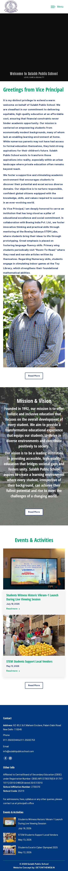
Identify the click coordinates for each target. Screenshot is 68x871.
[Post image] (9, 822)
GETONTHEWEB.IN (45, 867)
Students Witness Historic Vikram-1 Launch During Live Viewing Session (32, 597)
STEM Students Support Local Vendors (29, 661)
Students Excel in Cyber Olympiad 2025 (38, 847)
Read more (12, 608)
